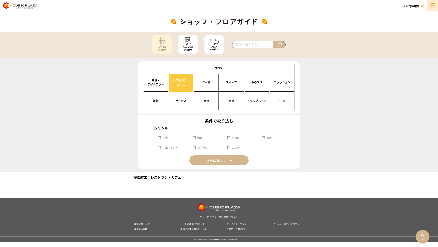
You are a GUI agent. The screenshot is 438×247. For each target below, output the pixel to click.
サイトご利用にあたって (192, 224)
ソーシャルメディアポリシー (287, 224)
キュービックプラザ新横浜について (219, 217)
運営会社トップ (142, 224)
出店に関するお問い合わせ (193, 229)
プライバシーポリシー (238, 224)
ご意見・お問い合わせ (238, 229)
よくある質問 (140, 229)
